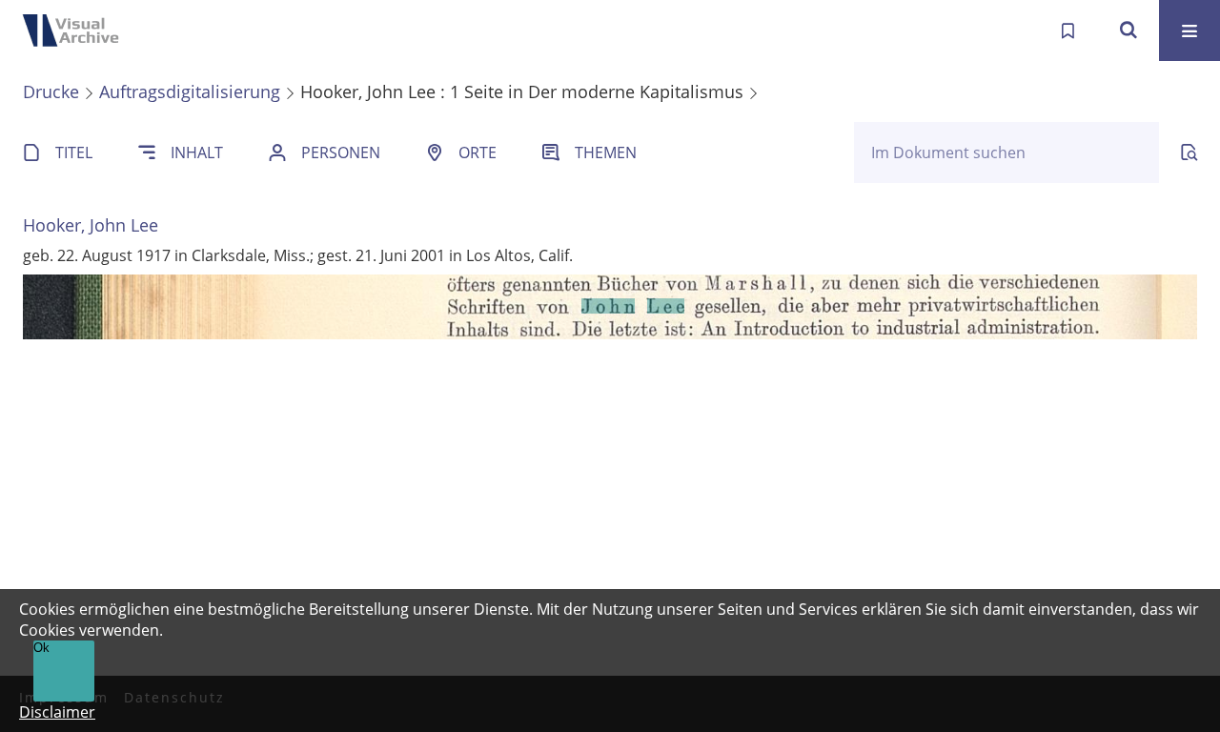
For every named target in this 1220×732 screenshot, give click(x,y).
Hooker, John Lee (90, 225)
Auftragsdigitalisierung (189, 91)
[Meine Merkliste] (1067, 30)
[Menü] (1189, 30)
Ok (41, 647)
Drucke (51, 91)
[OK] (1128, 30)
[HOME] (76, 30)
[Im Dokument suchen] (1189, 152)
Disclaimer (57, 712)
